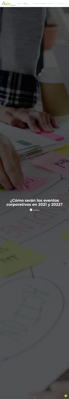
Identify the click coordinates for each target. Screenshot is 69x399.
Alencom (36, 210)
